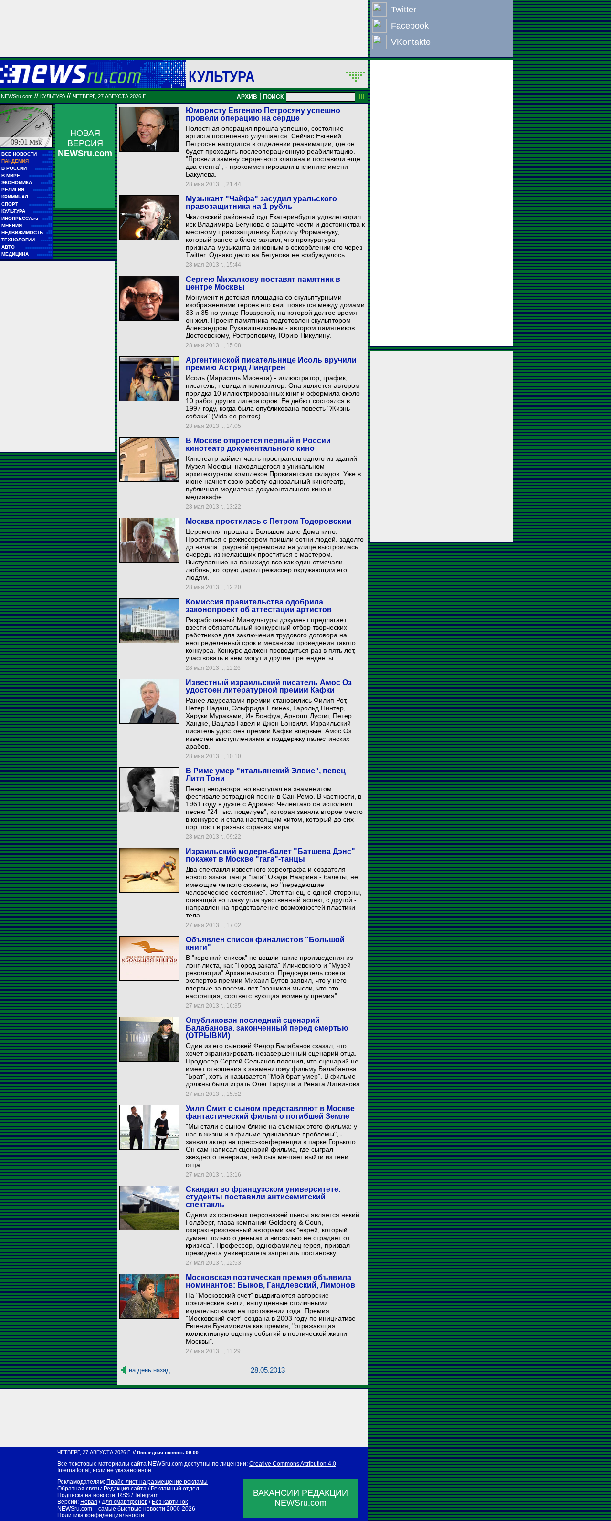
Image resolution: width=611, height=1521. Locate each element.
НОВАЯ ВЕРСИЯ (85, 143)
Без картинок (170, 1502)
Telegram (146, 1495)
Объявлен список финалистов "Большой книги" (265, 943)
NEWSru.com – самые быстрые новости (111, 1508)
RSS (124, 1495)
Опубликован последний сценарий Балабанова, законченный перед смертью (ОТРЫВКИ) (267, 1028)
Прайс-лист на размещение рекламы (157, 1482)
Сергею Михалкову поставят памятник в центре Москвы (263, 283)
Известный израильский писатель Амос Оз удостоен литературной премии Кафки (269, 686)
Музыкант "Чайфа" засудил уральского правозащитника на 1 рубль (261, 202)
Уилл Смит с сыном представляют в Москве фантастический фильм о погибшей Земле (270, 1112)
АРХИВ (247, 97)
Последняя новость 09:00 (168, 1452)
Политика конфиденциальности (100, 1515)
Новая (88, 1502)
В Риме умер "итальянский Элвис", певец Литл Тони (266, 774)
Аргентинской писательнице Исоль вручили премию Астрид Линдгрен (271, 364)
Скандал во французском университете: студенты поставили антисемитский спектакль (263, 1196)
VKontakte (411, 42)
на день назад (149, 1370)
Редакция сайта (125, 1488)
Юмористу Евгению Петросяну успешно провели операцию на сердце (263, 114)
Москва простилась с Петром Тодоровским (269, 521)
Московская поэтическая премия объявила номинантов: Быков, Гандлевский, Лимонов (270, 1281)
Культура (222, 76)
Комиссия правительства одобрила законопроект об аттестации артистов (259, 606)
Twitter (403, 9)
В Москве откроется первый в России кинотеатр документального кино (258, 444)
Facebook (410, 26)
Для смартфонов (124, 1502)
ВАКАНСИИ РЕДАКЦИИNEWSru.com (300, 1498)
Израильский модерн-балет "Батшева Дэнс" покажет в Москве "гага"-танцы (270, 855)
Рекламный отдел (175, 1488)
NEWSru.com (16, 96)
